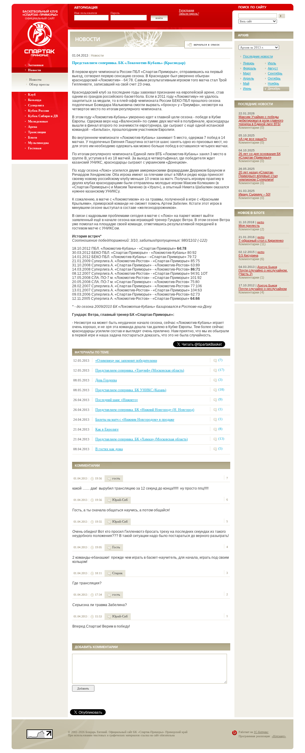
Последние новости (258, 56)
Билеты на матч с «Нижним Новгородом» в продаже (134, 419)
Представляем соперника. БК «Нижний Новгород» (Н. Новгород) (144, 410)
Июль (272, 63)
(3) (220, 379)
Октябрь (274, 78)
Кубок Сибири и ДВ (43, 116)
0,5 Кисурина (248, 255)
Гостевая (34, 148)
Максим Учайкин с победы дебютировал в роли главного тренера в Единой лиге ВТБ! (261, 120)
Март (247, 73)
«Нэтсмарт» (279, 736)
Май (246, 83)
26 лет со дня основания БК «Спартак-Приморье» (260, 155)
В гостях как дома (109, 449)
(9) (220, 399)
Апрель (248, 78)
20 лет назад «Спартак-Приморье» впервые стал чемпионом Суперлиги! (258, 175)
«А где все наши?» (253, 139)
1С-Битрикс (261, 732)
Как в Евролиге (107, 429)
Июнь (247, 88)
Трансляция (37, 132)
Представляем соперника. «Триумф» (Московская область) (139, 370)
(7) (220, 360)
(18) (221, 389)
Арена (32, 126)
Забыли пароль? (189, 13)
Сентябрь (275, 73)
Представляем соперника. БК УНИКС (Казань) (130, 390)
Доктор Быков (267, 266)
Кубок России (38, 110)
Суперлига (36, 105)
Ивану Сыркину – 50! (254, 194)
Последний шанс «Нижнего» (116, 400)
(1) (220, 409)
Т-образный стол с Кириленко (261, 240)
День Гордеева (106, 380)
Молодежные (38, 121)
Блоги (32, 137)
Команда (34, 100)
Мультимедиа (38, 143)
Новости (34, 70)
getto (260, 222)
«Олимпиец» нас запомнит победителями (126, 360)
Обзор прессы (39, 84)
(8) (220, 429)
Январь (248, 63)
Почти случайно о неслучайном (263, 289)
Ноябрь (273, 83)
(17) (221, 370)
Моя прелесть (249, 225)
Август (273, 68)
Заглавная (35, 65)
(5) (220, 448)
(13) (221, 438)
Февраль (249, 68)
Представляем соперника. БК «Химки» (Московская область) (141, 439)
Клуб (32, 94)
